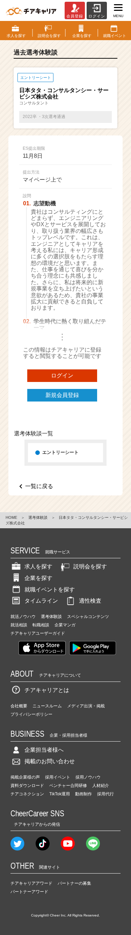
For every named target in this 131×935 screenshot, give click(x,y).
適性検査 (90, 601)
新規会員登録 (62, 395)
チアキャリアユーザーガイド (37, 633)
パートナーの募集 (74, 883)
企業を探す (38, 578)
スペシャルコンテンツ (88, 616)
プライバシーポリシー (31, 714)
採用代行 (105, 794)
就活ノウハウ (23, 616)
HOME (11, 517)
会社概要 (18, 706)
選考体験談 (38, 517)
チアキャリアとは (46, 690)
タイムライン (41, 601)
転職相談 (40, 625)
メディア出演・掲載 (86, 706)
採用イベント (57, 777)
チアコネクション (27, 794)
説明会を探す (90, 566)
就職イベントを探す (49, 589)
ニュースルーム (47, 706)
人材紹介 (100, 785)
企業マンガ (64, 625)
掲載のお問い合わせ (49, 761)
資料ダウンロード (27, 785)
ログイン (62, 375)
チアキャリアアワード (31, 883)
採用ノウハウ (88, 777)
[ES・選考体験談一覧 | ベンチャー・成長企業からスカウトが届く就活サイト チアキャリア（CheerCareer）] (31, 10)
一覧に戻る (39, 486)
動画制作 (83, 794)
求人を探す (38, 566)
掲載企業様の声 (25, 777)
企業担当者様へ (44, 750)
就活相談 (18, 625)
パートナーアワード (29, 891)
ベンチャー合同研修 (68, 785)
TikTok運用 (59, 794)
